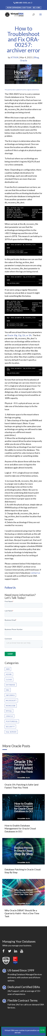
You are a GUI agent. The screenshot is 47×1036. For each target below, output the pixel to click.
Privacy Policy (26, 1032)
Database (10, 685)
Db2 (7, 690)
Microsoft (11, 700)
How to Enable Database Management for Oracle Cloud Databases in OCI (20, 828)
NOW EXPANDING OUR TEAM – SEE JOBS (23, 7)
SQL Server (11, 732)
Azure (9, 674)
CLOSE (42, 1030)
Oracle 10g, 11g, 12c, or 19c (19, 335)
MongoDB (10, 706)
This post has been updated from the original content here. (22, 89)
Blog (36, 57)
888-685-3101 (21, 3)
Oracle (23, 60)
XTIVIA (14, 57)
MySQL (9, 711)
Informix (10, 695)
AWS (8, 669)
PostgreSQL (12, 721)
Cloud (9, 679)
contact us (35, 573)
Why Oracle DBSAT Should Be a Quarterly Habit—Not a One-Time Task (22, 913)
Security (10, 727)
